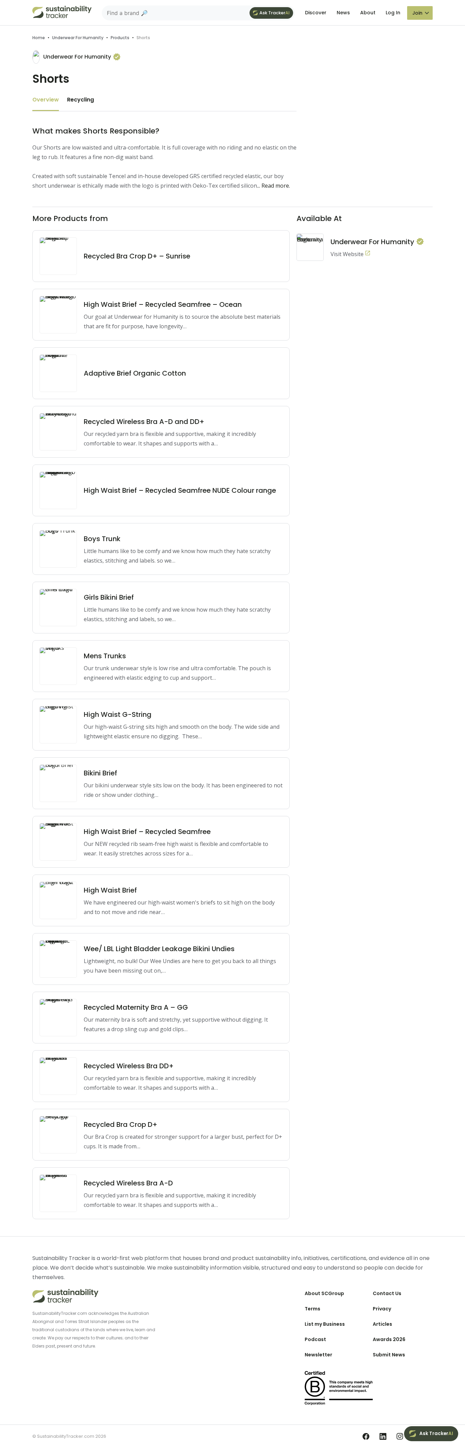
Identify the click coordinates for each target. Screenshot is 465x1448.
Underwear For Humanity (77, 38)
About (367, 12)
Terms (312, 1308)
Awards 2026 (389, 1339)
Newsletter (318, 1354)
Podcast (315, 1339)
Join (417, 13)
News (343, 12)
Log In (393, 12)
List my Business (325, 1324)
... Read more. (273, 185)
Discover (315, 12)
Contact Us (387, 1293)
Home (38, 38)
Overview (45, 100)
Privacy (382, 1308)
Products (120, 38)
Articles (382, 1324)
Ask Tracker (274, 13)
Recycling (80, 100)
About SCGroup (324, 1293)
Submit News (389, 1354)
